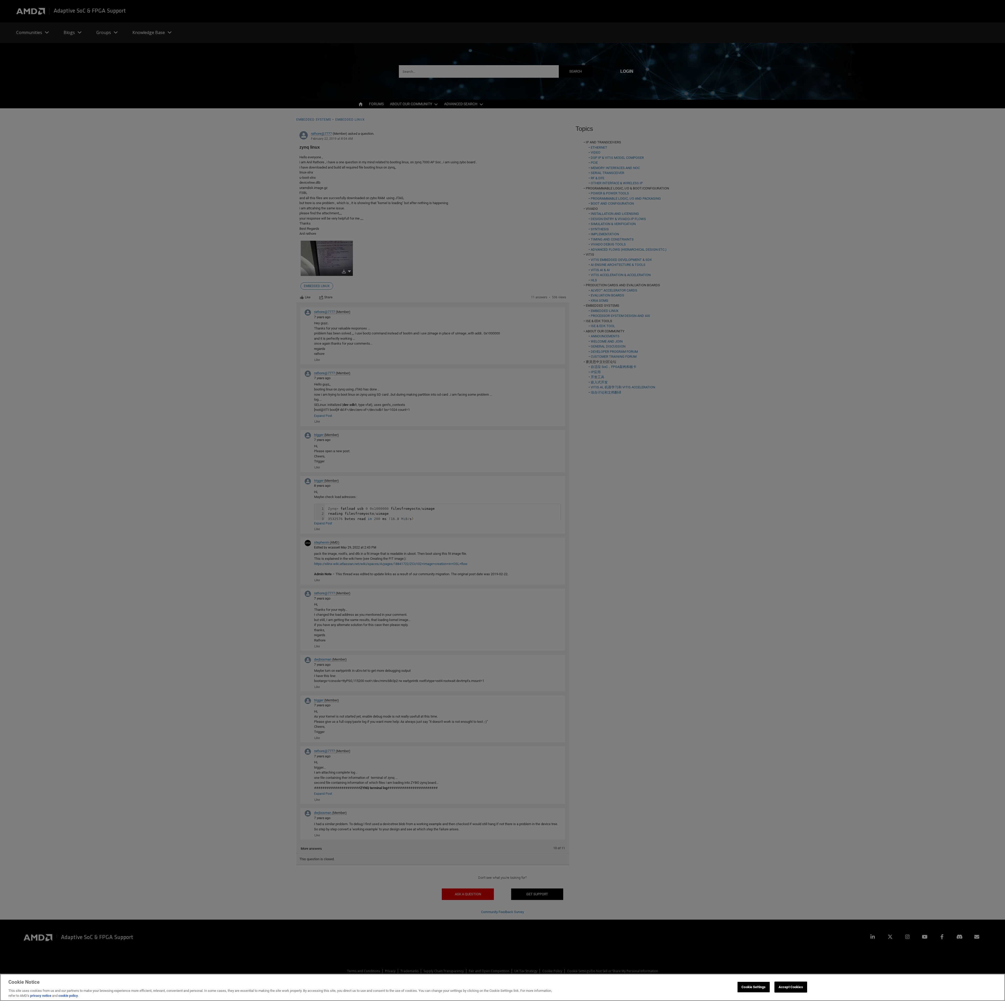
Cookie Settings (753, 987)
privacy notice (40, 996)
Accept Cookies (791, 987)
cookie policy (68, 996)
